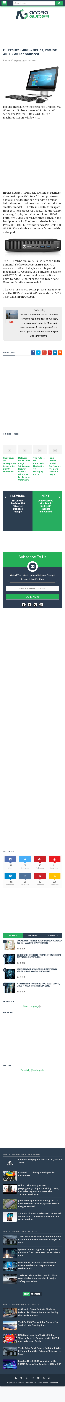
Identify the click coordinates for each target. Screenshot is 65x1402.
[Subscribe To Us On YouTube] (41, 605)
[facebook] (16, 1378)
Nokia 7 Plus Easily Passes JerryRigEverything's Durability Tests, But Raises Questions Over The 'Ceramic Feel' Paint (38, 1190)
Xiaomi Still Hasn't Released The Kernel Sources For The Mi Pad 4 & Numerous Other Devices (39, 1216)
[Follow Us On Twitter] (29, 605)
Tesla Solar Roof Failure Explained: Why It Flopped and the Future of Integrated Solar (39, 1239)
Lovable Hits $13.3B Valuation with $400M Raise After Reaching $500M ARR (39, 1362)
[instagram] (33, 1378)
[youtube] (44, 1378)
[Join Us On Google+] (35, 605)
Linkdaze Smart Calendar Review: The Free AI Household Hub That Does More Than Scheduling (39, 941)
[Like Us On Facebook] (23, 605)
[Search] (59, 3)
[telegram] (38, 1378)
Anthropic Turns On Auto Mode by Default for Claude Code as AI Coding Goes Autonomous (38, 1312)
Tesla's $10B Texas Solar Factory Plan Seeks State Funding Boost (38, 1324)
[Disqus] (32, 724)
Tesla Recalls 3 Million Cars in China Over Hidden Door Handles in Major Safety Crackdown (37, 1278)
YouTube (32, 935)
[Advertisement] (32, 155)
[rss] (49, 1378)
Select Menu (4, 3)
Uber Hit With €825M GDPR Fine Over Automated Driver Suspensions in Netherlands (39, 956)
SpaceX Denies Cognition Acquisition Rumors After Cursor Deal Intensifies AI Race (39, 1252)
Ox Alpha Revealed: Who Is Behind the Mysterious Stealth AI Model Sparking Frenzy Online (37, 970)
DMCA (26, 1294)
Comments (52, 935)
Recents (13, 935)
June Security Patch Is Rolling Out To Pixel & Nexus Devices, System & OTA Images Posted (38, 1203)
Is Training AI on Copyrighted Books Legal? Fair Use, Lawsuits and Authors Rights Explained (38, 984)
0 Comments (30, 60)
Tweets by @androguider (33, 1070)
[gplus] (27, 1378)
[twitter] (21, 1378)
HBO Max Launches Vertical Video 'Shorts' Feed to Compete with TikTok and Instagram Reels (39, 1338)
